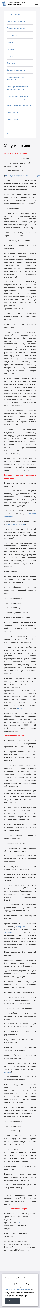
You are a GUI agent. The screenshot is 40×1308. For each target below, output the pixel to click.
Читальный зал (12, 35)
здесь (19, 708)
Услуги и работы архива (16, 21)
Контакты (10, 134)
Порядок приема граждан (16, 28)
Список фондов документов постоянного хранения (17, 88)
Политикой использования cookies (17, 1290)
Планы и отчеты (13, 120)
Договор (7, 1072)
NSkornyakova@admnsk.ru (16, 176)
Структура (11, 63)
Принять (12, 1301)
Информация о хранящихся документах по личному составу (19, 97)
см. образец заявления (15, 524)
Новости (10, 42)
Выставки (10, 49)
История (10, 56)
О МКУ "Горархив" (14, 14)
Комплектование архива (16, 70)
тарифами (8, 932)
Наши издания (12, 113)
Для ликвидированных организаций (15, 78)
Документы (11, 127)
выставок (21, 1222)
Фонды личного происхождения (19, 106)
